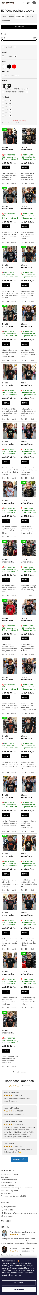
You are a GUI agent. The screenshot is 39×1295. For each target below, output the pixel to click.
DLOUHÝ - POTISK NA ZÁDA (16, 89)
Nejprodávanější (8, 16)
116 (8, 104)
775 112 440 (8, 1210)
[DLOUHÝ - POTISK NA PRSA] (9, 86)
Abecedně (6, 21)
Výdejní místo (6, 1193)
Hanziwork (10, 56)
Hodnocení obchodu (19, 1081)
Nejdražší (30, 16)
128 (8, 107)
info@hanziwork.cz (11, 1207)
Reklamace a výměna (9, 1190)
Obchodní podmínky (9, 1180)
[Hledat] (23, 3)
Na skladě (10, 47)
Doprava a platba (7, 1185)
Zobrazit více (19, 1159)
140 (8, 110)
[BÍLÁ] (4, 66)
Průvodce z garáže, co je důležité (13, 1196)
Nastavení (19, 1283)
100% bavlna (11, 75)
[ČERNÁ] (9, 66)
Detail (6, 167)
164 (8, 116)
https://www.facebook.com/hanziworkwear (20, 1213)
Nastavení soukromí (8, 1182)
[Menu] (34, 3)
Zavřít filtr (19, 27)
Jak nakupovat (6, 1177)
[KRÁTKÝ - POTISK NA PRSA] (4, 86)
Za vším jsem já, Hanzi (9, 1174)
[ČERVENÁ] (14, 66)
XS (21, 537)
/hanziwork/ (8, 1216)
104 (8, 101)
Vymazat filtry (19, 121)
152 (8, 113)
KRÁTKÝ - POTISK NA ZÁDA (16, 92)
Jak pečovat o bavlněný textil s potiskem (16, 1188)
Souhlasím (19, 1289)
